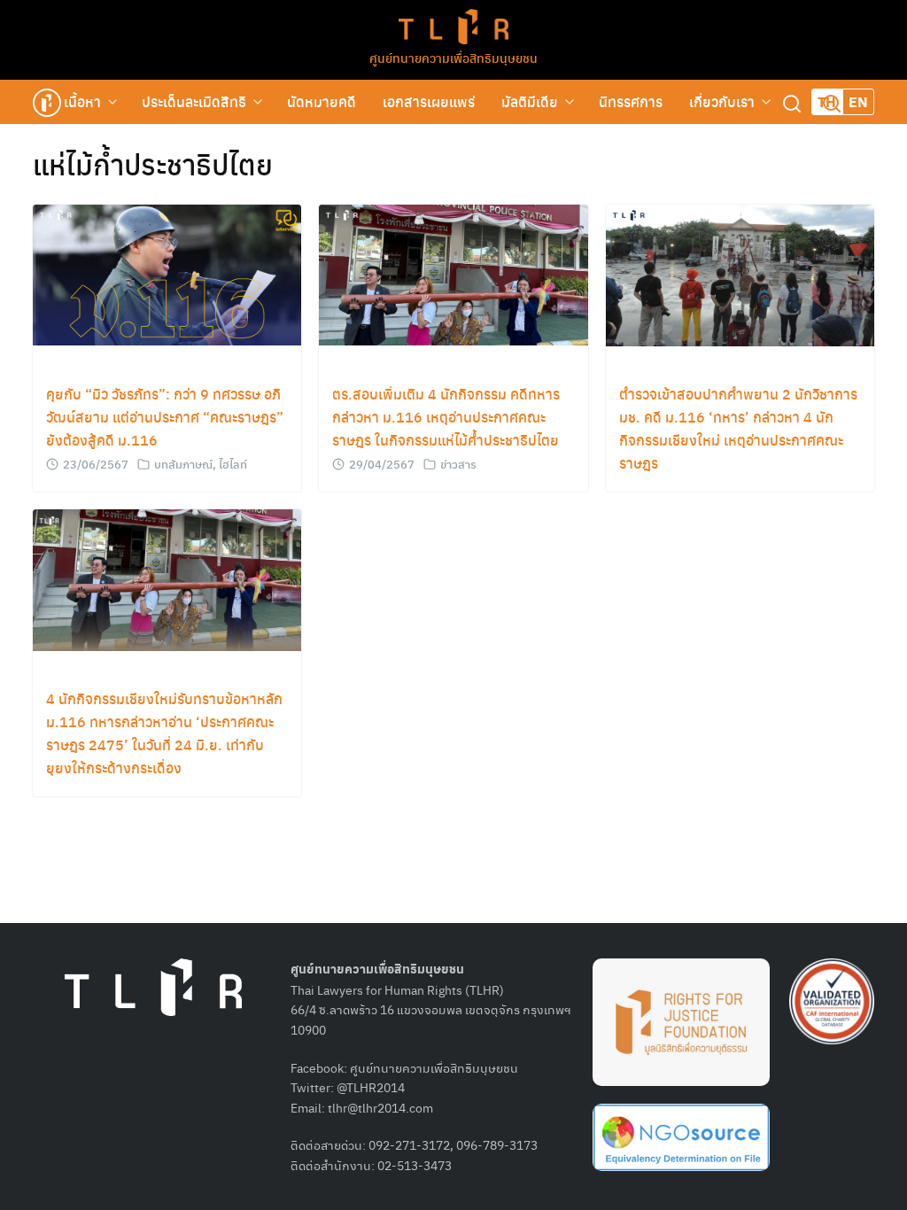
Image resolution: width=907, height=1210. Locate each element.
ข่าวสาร (458, 463)
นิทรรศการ (631, 101)
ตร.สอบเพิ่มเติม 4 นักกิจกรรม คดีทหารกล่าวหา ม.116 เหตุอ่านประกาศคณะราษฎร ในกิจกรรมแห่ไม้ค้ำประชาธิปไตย (446, 417)
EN (858, 101)
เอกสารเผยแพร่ (429, 101)
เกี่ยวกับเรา (722, 101)
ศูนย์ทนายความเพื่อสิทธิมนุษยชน (453, 57)
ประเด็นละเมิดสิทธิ (194, 101)
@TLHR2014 (371, 1087)
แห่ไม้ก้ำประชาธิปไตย (153, 163)
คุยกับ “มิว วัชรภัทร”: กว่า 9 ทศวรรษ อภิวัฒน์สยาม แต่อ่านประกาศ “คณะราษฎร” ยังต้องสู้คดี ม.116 (164, 417)
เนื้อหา (82, 101)
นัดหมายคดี (321, 101)
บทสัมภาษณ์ (183, 463)
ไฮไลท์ (233, 463)
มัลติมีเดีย (529, 101)
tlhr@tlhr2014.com (380, 1107)
